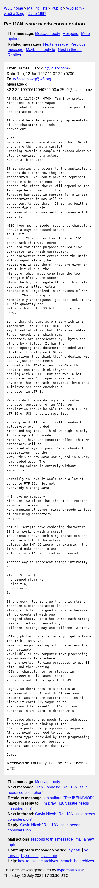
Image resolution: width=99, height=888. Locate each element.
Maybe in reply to (40, 50)
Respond (70, 33)
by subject (29, 856)
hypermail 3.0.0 (70, 870)
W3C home (13, 8)
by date (74, 850)
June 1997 (37, 14)
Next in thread (70, 50)
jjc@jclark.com (55, 68)
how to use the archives (38, 861)
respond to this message (52, 839)
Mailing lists (37, 8)
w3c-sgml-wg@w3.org (32, 79)
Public (56, 8)
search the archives (77, 861)
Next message (55, 44)
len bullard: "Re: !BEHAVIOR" (68, 798)
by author (49, 856)
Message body (47, 33)
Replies (14, 55)
